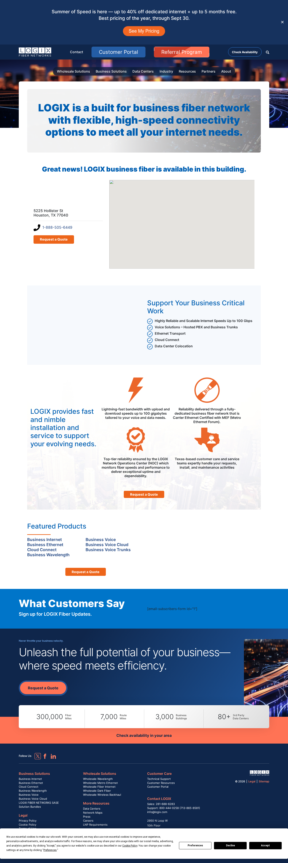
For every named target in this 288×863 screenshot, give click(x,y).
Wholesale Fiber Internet (99, 786)
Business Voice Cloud (33, 798)
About (226, 71)
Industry (166, 71)
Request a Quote (54, 239)
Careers (88, 820)
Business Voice (29, 794)
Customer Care (159, 773)
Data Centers (143, 71)
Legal (23, 815)
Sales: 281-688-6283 (161, 804)
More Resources (96, 803)
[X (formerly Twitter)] (34, 753)
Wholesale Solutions (73, 71)
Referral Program (181, 52)
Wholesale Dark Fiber (97, 790)
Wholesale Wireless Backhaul (102, 794)
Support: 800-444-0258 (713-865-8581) (173, 808)
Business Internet (30, 778)
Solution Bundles (30, 806)
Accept (265, 845)
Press (86, 816)
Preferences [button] (50, 850)
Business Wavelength (33, 790)
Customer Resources (161, 783)
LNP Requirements (95, 824)
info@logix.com (157, 812)
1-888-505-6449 (57, 227)
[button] (267, 52)
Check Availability (245, 52)
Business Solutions (111, 71)
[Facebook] (43, 754)
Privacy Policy (27, 820)
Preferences (195, 845)
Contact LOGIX (159, 799)
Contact (76, 52)
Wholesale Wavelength (98, 778)
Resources (187, 71)
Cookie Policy (27, 824)
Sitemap (264, 781)
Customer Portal (118, 52)
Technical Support (159, 778)
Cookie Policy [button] (129, 845)
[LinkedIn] (51, 754)
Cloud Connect (28, 786)
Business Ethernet (31, 783)
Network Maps (92, 812)
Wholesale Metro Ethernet (100, 783)
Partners (208, 71)
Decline (230, 845)
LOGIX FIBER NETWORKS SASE (39, 802)
